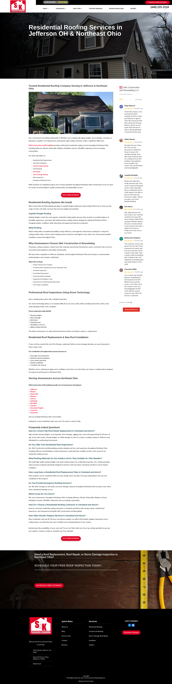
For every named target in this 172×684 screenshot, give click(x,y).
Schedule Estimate (131, 632)
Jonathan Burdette (131, 175)
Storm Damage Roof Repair (98, 636)
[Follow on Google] (133, 625)
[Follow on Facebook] (129, 625)
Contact (64, 640)
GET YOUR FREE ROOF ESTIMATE (42, 66)
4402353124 (37, 664)
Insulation (92, 640)
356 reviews (138, 99)
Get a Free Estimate (71, 195)
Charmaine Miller (130, 269)
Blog (63, 631)
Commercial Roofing (96, 631)
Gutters (91, 645)
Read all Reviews (131, 310)
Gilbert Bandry (129, 139)
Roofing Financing (95, 8)
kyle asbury (128, 206)
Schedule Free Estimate (157, 2)
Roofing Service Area (116, 8)
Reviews (133, 8)
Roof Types (77, 8)
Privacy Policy (89, 681)
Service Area (66, 636)
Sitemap (81, 681)
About (45, 8)
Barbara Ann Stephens (132, 238)
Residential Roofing (95, 627)
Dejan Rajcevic (129, 106)
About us (65, 627)
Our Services (60, 8)
